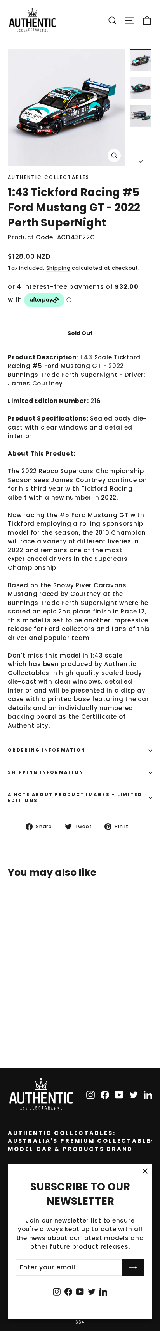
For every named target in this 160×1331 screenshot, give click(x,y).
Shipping (58, 268)
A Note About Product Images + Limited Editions (75, 798)
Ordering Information (46, 750)
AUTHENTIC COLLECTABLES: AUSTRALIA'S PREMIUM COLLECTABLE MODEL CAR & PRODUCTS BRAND (79, 1141)
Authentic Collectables (49, 177)
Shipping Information (45, 772)
